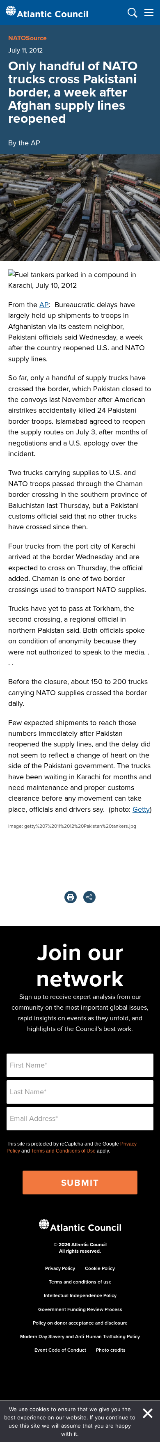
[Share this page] (89, 897)
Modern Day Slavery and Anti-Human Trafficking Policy (80, 1336)
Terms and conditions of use (80, 1281)
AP (44, 304)
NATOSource (27, 38)
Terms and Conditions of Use (63, 1151)
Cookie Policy (100, 1268)
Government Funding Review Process (80, 1309)
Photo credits (111, 1349)
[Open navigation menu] (148, 12)
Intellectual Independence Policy (80, 1295)
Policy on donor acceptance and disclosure (80, 1322)
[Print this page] (70, 897)
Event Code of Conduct (60, 1349)
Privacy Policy (60, 1268)
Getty (141, 809)
